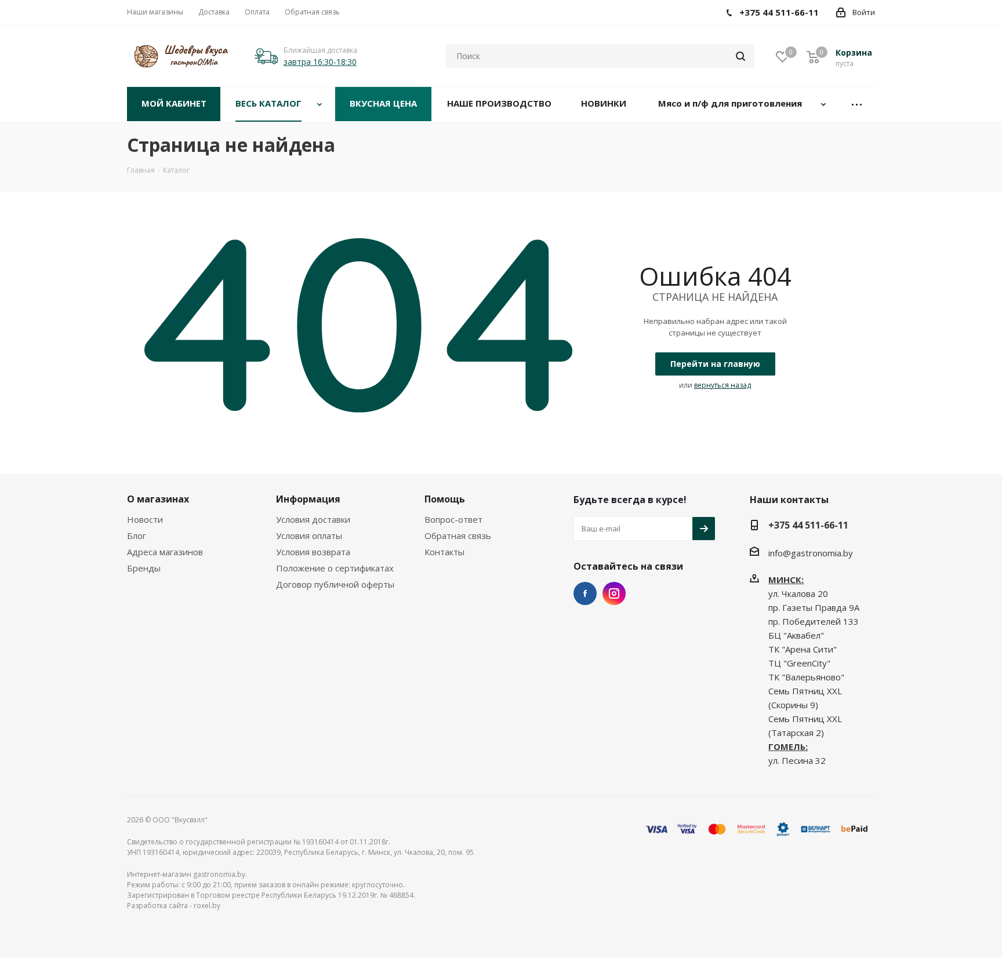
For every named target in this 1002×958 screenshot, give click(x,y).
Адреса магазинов (165, 552)
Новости (145, 519)
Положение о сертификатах (335, 568)
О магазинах (158, 499)
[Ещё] (857, 104)
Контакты (444, 552)
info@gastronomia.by (810, 553)
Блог (136, 535)
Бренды (144, 568)
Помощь (444, 499)
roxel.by (207, 905)
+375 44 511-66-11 (808, 525)
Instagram (614, 593)
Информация (308, 499)
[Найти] (740, 56)
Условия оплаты (309, 535)
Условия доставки (313, 519)
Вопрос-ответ (453, 519)
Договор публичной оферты (335, 584)
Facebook (585, 593)
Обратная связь (457, 535)
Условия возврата (313, 552)
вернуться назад (722, 385)
